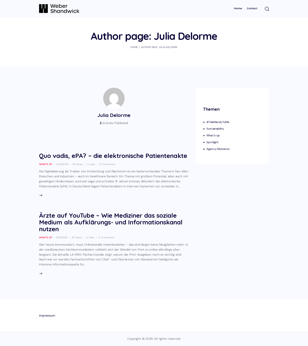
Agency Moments (218, 149)
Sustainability (215, 128)
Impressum (47, 315)
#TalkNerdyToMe (217, 122)
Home (134, 47)
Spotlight (212, 142)
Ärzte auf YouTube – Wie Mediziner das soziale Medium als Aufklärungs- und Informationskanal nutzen (111, 222)
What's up (45, 164)
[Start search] (267, 9)
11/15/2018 (61, 237)
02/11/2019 (62, 164)
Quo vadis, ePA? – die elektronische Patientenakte (113, 156)
